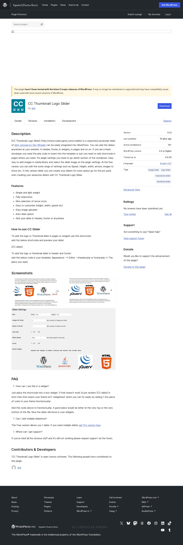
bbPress (147, 506)
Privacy (14, 511)
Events (112, 502)
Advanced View (132, 189)
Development (69, 120)
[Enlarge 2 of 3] (111, 282)
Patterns (48, 511)
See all (168, 214)
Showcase (49, 497)
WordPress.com (150, 497)
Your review (130, 214)
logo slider (165, 170)
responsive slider (162, 176)
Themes (48, 502)
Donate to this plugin (134, 266)
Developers (82, 506)
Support (167, 120)
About (14, 497)
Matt (145, 502)
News (14, 502)
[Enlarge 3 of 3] (111, 311)
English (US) (166, 163)
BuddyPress (149, 511)
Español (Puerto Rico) (48, 527)
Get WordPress (169, 5)
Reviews (32, 120)
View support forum (134, 238)
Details (18, 120)
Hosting (15, 506)
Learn (79, 497)
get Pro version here (90, 425)
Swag (113, 511)
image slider (153, 170)
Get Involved (115, 497)
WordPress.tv (84, 511)
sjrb (33, 108)
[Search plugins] (42, 24)
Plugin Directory (19, 14)
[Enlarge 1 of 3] (58, 282)
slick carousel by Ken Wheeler (30, 145)
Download (165, 106)
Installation (49, 120)
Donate (114, 506)
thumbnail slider (163, 182)
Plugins (47, 506)
